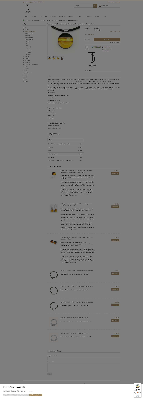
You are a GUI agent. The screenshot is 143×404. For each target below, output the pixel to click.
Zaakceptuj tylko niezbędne (11, 394)
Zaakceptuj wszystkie (35, 394)
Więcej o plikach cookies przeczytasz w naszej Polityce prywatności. (18, 391)
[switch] (137, 396)
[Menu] (140, 384)
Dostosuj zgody (24, 394)
